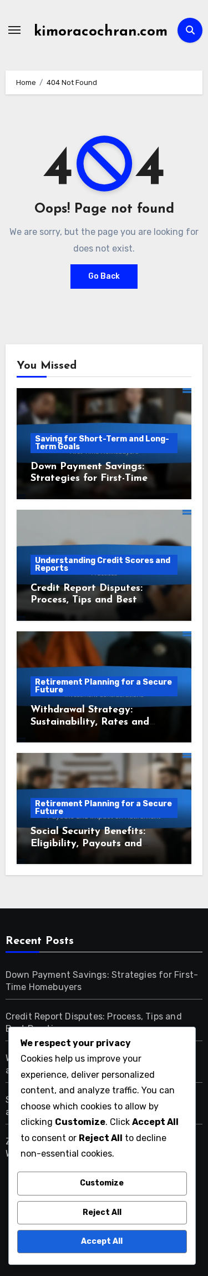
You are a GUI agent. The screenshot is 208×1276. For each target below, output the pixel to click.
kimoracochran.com (101, 31)
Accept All (102, 1241)
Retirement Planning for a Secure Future (103, 686)
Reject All (102, 1212)
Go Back (104, 276)
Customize (102, 1183)
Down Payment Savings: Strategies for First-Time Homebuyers (89, 479)
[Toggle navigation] (14, 30)
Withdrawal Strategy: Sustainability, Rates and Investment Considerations (94, 722)
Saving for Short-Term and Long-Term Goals (102, 442)
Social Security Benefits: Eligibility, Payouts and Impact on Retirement (88, 844)
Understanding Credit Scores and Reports (102, 564)
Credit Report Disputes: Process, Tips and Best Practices (87, 600)
